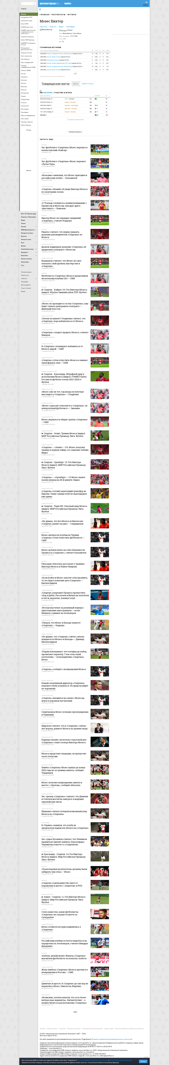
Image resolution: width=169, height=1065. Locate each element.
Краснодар (23, 146)
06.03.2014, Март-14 (46, 108)
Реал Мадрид (23, 199)
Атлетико (29, 174)
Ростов (29, 152)
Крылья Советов (29, 146)
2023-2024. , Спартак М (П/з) (61, 53)
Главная (23, 9)
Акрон (23, 134)
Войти (145, 5)
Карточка (43, 27)
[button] (56, 83)
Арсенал (23, 174)
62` (97, 105)
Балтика (34, 134)
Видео (61, 27)
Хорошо (143, 1061)
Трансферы (70, 27)
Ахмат (29, 134)
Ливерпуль (23, 187)
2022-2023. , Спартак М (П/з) (61, 66)
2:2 (91, 105)
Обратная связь (52, 1028)
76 (106, 112)
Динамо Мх (23, 140)
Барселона (23, 180)
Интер (34, 180)
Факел (34, 159)
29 (106, 105)
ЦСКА (29, 165)
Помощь (42, 1028)
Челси (34, 199)
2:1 (91, 99)
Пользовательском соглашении (121, 1060)
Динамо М (29, 140)
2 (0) (96, 60)
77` (97, 112)
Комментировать (75, 132)
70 (106, 108)
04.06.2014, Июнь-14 (46, 102)
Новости (53, 27)
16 (92, 53)
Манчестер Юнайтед (34, 187)
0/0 (107, 57)
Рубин (23, 159)
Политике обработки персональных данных (92, 1060)
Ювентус (29, 205)
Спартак (29, 159)
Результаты (59, 14)
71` (97, 108)
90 (106, 99)
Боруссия (29, 180)
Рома (29, 199)
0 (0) (96, 57)
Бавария (34, 174)
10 (92, 66)
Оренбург (23, 152)
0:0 (91, 102)
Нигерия (47, 93)
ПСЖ (34, 193)
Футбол (23, 14)
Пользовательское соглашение (92, 1028)
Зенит (34, 140)
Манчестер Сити (29, 187)
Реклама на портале (74, 1028)
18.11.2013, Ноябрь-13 (46, 112)
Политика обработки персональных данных (129, 1028)
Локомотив (34, 146)
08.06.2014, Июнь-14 (46, 99)
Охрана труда (108, 1028)
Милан (23, 193)
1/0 (107, 53)
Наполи (29, 193)
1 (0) (96, 53)
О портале (62, 1028)
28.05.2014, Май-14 (45, 105)
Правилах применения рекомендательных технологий (111, 1039)
